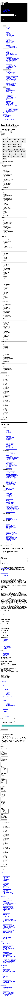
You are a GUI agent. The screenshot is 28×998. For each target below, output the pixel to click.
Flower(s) (6, 272)
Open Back (6, 228)
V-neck (6, 339)
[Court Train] (3, 795)
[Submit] (15, 15)
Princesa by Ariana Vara (11, 453)
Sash (5, 277)
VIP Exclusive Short (10, 484)
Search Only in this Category (8, 129)
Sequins (6, 278)
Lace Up (6, 242)
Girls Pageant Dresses (9, 179)
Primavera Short (9, 481)
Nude (5, 409)
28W (5, 154)
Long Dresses (7, 200)
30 (20, 146)
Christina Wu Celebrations (12, 509)
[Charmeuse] (3, 786)
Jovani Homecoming (10, 476)
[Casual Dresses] (6, 753)
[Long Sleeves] (4, 811)
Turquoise (6, 386)
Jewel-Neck (7, 326)
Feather (6, 270)
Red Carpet (7, 185)
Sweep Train (7, 313)
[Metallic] (2, 775)
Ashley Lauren (9, 431)
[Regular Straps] (4, 816)
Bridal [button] (4, 490)
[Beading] (3, 781)
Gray (5, 414)
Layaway (5, 641)
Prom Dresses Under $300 (11, 527)
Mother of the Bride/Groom (10, 182)
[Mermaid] (4, 806)
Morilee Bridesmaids (10, 512)
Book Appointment (7, 646)
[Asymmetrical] (3, 793)
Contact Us (5, 639)
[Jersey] (3, 789)
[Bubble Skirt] (5, 763)
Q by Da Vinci (9, 456)
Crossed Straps (7, 241)
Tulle (5, 298)
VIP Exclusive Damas (10, 464)
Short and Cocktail (7, 696)
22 (20, 144)
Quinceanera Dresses (10, 539)
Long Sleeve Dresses (10, 525)
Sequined (6, 295)
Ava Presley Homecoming (11, 474)
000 (5, 139)
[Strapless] (4, 818)
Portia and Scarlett (10, 443)
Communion (7, 175)
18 (10, 144)
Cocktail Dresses (8, 174)
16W (16, 149)
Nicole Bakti (8, 501)
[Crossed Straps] (4, 769)
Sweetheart (6, 337)
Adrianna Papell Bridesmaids (12, 508)
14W (10, 149)
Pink (5, 397)
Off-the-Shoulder (8, 328)
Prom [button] (4, 427)
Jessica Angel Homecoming (12, 475)
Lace (5, 274)
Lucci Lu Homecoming (11, 478)
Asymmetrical (7, 306)
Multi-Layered (7, 227)
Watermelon (7, 401)
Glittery (6, 253)
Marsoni (7, 500)
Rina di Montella (9, 503)
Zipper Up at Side (8, 247)
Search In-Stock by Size (8, 136)
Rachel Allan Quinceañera (11, 458)
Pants (5, 203)
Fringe (5, 273)
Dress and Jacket (8, 195)
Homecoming (7, 180)
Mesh (5, 291)
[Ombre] (2, 778)
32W (18, 154)
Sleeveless (6, 361)
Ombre (6, 257)
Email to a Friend (4, 573)
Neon (5, 256)
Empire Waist (7, 346)
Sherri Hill (8, 446)
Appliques (6, 264)
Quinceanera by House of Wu (12, 457)
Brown (6, 412)
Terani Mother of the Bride (12, 506)
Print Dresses (7, 204)
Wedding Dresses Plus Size (11, 519)
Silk (5, 296)
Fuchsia (6, 400)
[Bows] (3, 782)
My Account (6, 9)
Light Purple (7, 395)
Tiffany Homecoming (10, 483)
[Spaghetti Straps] (4, 817)
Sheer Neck (7, 335)
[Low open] (4, 772)
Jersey (5, 288)
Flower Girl (7, 178)
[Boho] (4, 758)
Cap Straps (6, 366)
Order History (6, 654)
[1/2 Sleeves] (4, 809)
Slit (5, 234)
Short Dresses (7, 208)
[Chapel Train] (3, 794)
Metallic (6, 254)
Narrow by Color (6, 375)
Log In (4, 12)
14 (23, 142)
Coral (5, 406)
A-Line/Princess (7, 345)
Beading (6, 265)
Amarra (7, 430)
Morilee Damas (9, 463)
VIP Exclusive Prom (10, 447)
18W (23, 149)
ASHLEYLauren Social (11, 497)
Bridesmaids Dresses (10, 532)
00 (10, 139)
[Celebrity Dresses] (5, 764)
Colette (7, 433)
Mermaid (6, 347)
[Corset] (5, 766)
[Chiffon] (3, 787)
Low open (6, 243)
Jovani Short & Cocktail (11, 477)
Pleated (6, 230)
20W (5, 151)
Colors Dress (8, 434)
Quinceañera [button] (6, 450)
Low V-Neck (7, 327)
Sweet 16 (6, 187)
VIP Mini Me (9, 468)
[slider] (25, 726)
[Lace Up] (4, 771)
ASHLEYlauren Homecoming (12, 472)
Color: (2, 559)
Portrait (6, 331)
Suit (5, 211)
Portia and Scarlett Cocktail (12, 479)
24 (4, 146)
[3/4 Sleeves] (4, 810)
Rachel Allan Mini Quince (11, 465)
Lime (5, 383)
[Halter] (4, 799)
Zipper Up (6, 246)
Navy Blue (6, 391)
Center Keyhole (7, 223)
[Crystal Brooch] (3, 783)
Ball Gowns (7, 192)
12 (18, 142)
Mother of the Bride (10, 534)
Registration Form (5, 568)
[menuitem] (15, 8)
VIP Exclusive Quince (10, 461)
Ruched (6, 232)
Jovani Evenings (9, 499)
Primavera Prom (9, 444)
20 (15, 144)
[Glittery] (2, 774)
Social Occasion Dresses (11, 538)
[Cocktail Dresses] (6, 754)
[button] (4, 26)
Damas (7, 515)
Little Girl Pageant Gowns (11, 533)
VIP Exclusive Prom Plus (11, 449)
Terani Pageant (9, 489)
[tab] (15, 438)
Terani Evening (9, 505)
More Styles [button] (5, 530)
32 (4, 149)
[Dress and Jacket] (4, 759)
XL (24, 156)
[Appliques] (3, 780)
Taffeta (6, 297)
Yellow (5, 378)
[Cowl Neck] (4, 797)
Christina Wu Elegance (11, 494)
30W (11, 154)
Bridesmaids (7, 171)
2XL (5, 159)
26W (24, 151)
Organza (6, 292)
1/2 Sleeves (6, 354)
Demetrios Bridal (9, 495)
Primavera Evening (10, 502)
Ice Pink (6, 396)
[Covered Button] (4, 768)
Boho (5, 194)
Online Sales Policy (5, 571)
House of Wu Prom (10, 437)
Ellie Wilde (8, 436)
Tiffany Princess (9, 466)
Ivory (5, 408)
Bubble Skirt (7, 221)
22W (11, 151)
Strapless (6, 336)
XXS (24, 154)
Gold (5, 410)
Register (5, 11)
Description (5, 575)
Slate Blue (6, 388)
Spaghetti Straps (8, 369)
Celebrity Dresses (8, 222)
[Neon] (2, 776)
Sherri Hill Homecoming (11, 482)
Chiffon (6, 285)
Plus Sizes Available (8, 231)
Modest (6, 202)
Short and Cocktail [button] (7, 469)
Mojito (5, 379)
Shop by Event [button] (6, 513)
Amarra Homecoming (10, 471)
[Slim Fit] (4, 807)
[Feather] (3, 788)
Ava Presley (8, 432)
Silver (5, 416)
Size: (2, 557)
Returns (5, 640)
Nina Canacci (9, 442)
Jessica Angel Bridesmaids (11, 510)
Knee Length (7, 311)
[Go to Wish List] (3, 4)
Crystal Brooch (7, 268)
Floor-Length (7, 309)
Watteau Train (7, 316)
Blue (5, 389)
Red (5, 404)
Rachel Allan (8, 445)
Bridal (5, 170)
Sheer (5, 245)
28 (15, 146)
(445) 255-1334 (4, 681)
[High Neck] (4, 800)
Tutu (5, 213)
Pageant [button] (5, 485)
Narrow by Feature (7, 165)
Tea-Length (7, 315)
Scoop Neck (7, 334)
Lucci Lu (8, 440)
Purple (5, 392)
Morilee (7, 455)
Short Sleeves (7, 359)
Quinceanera (7, 184)
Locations (5, 648)
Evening (6, 176)
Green (5, 382)
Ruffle (5, 276)
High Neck (6, 324)
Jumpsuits (8, 524)
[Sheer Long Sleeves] (4, 812)
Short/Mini (6, 312)
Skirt (5, 210)
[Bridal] (6, 751)
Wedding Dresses (9, 540)
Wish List (5, 8)
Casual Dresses (7, 172)
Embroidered (7, 269)
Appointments (6, 716)
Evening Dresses (9, 516)
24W (18, 151)
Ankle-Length (7, 304)
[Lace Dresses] (4, 760)
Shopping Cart (6, 10)
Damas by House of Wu (11, 462)
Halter (5, 323)
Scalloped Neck (7, 332)
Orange (6, 405)
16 (4, 144)
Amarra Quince (9, 452)
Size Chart (3, 570)
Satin (5, 293)
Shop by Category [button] (7, 520)
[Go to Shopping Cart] (1, 4)
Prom (4, 685)
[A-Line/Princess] (4, 803)
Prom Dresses (7, 183)
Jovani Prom (8, 439)
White (5, 417)
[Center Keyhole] (5, 765)
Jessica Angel (9, 438)
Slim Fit (6, 348)
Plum (5, 403)
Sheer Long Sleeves (8, 358)
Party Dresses (9, 518)
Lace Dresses (7, 196)
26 (10, 146)
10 (13, 142)
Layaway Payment (7, 713)
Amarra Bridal (9, 493)
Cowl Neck (6, 322)
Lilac (5, 393)
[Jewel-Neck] (4, 801)
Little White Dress (8, 199)
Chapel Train (7, 307)
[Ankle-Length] (3, 792)
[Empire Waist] (4, 804)
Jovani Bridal (9, 496)
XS (5, 156)
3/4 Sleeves (6, 356)
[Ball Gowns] (4, 757)
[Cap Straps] (4, 815)
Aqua (5, 384)
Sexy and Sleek (7, 206)
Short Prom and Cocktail (11, 537)
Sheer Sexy (6, 207)
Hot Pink (6, 399)
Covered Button (8, 239)
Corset (5, 224)
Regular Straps (7, 368)
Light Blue (6, 387)
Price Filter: (5, 130)
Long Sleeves (7, 357)
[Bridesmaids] (6, 752)
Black (5, 413)
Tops (5, 212)
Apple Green (7, 380)
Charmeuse (7, 284)
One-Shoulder (7, 330)
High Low (6, 226)
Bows (5, 267)
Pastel (5, 258)
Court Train (7, 308)
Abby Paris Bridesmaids (11, 507)
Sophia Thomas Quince (11, 459)
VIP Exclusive (9, 528)
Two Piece (6, 215)
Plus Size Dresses (9, 526)
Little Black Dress (8, 198)
